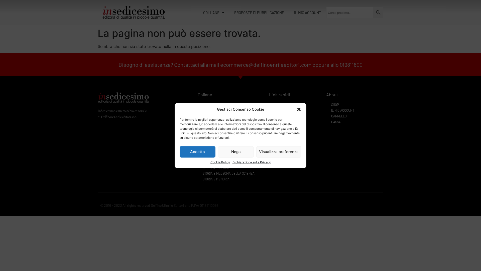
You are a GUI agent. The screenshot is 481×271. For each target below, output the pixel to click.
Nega (236, 151)
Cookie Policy (220, 162)
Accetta (197, 151)
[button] (298, 109)
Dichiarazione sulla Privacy (251, 162)
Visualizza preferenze (279, 151)
